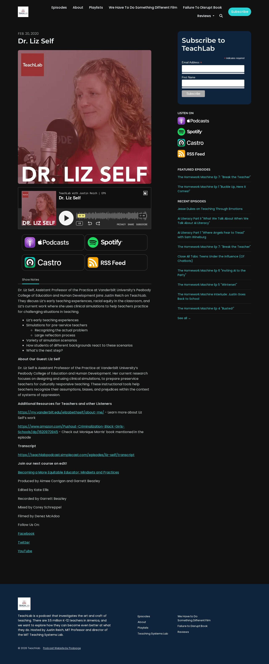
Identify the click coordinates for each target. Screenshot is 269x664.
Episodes (59, 7)
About (78, 7)
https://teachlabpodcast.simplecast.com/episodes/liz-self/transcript (76, 454)
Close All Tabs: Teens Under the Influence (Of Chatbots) (211, 258)
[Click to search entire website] (221, 16)
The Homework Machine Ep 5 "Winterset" (207, 285)
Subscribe (239, 11)
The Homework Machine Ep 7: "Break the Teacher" (214, 177)
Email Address (192, 62)
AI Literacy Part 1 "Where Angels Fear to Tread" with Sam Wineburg (211, 235)
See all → (184, 318)
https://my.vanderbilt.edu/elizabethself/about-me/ (61, 412)
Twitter (24, 542)
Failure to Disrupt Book (202, 7)
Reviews (204, 15)
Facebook (26, 533)
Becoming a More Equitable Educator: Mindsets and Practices (68, 472)
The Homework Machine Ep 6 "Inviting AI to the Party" (212, 272)
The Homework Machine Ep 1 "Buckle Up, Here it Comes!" (212, 189)
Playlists (96, 7)
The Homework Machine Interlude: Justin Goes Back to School (211, 296)
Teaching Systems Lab (153, 633)
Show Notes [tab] (30, 279)
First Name (188, 77)
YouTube (25, 551)
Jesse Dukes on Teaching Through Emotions (210, 209)
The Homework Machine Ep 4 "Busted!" (206, 308)
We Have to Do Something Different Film (143, 7)
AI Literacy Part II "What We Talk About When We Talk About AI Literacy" (213, 220)
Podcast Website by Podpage (62, 648)
